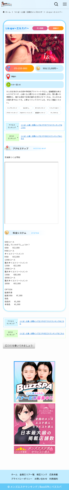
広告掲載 (53, 474)
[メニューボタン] (65, 4)
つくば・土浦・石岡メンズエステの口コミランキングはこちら (41, 137)
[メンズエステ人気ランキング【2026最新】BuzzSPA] (6, 4)
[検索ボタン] (56, 4)
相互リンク (42, 474)
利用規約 (53, 478)
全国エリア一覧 (27, 474)
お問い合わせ (40, 478)
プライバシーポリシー (21, 478)
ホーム (14, 474)
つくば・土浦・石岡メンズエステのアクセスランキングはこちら (41, 126)
